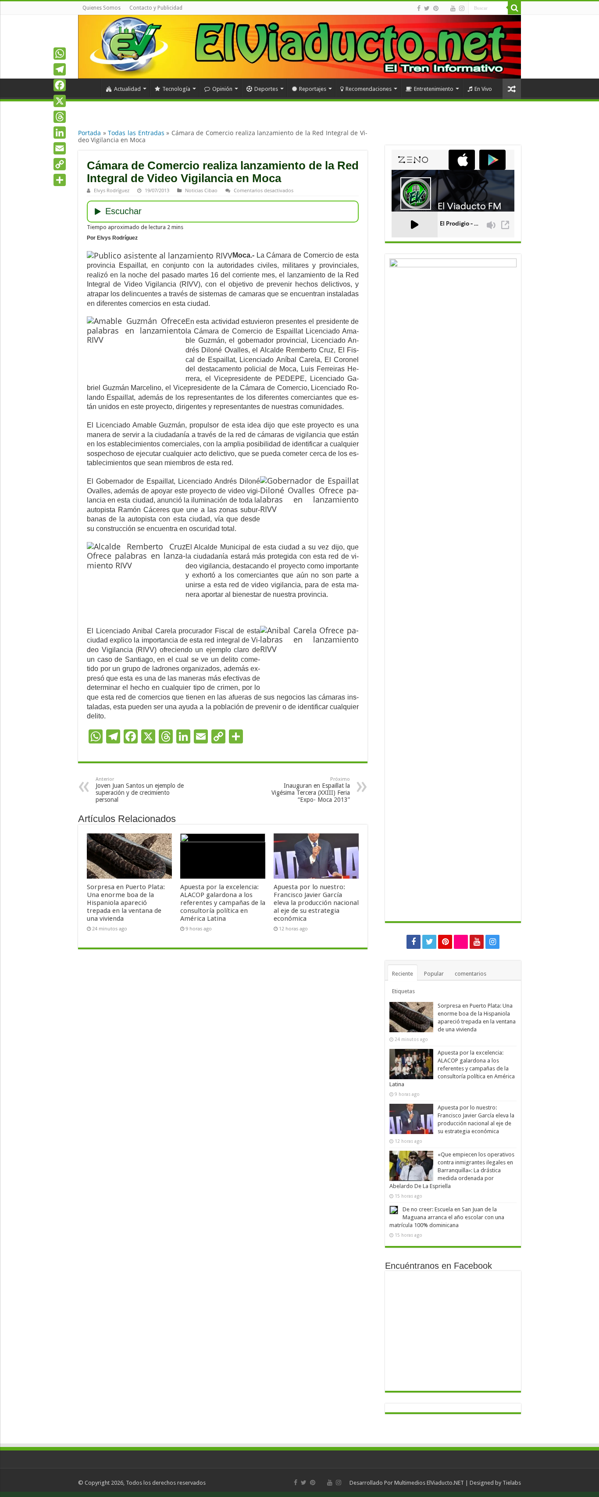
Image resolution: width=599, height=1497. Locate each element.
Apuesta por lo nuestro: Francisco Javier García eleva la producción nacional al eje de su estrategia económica (316, 903)
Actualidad (127, 89)
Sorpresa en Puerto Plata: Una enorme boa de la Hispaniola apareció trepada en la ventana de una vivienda (126, 903)
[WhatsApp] (60, 53)
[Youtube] (452, 8)
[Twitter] (427, 8)
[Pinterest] (435, 8)
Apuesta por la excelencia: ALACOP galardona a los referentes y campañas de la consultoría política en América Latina (222, 903)
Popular (434, 973)
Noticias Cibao (201, 190)
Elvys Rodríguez (111, 190)
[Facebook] (418, 8)
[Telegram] (60, 69)
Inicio (89, 88)
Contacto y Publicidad (155, 8)
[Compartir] (60, 180)
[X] (60, 101)
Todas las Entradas (136, 133)
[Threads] (60, 117)
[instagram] (461, 8)
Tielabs (512, 1482)
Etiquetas (403, 991)
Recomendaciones (369, 89)
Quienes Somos (101, 8)
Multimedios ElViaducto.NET (429, 1482)
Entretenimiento (433, 89)
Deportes (266, 89)
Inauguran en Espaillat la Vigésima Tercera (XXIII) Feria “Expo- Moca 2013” (310, 789)
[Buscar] (514, 7)
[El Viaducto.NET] (299, 47)
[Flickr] (444, 9)
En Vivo (483, 89)
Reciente (402, 973)
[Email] (60, 148)
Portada (89, 133)
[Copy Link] (60, 164)
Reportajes (312, 89)
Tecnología (176, 89)
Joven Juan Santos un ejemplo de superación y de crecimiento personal (140, 789)
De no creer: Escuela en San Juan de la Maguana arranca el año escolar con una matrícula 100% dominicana (446, 1217)
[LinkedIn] (60, 132)
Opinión (222, 89)
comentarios (470, 973)
